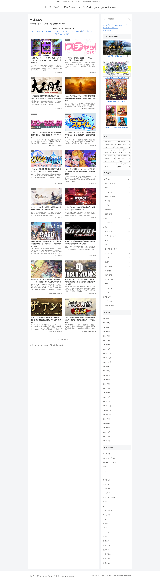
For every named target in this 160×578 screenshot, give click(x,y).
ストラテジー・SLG (72, 31)
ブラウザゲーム (58, 31)
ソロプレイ (68, 34)
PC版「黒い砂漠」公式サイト (117, 56)
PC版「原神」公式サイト (116, 101)
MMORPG (48, 31)
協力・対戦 (85, 31)
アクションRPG (37, 31)
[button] (129, 19)
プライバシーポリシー (110, 28)
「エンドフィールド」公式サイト (116, 78)
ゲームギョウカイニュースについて (115, 25)
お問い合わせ (107, 30)
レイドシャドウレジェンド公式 (116, 127)
